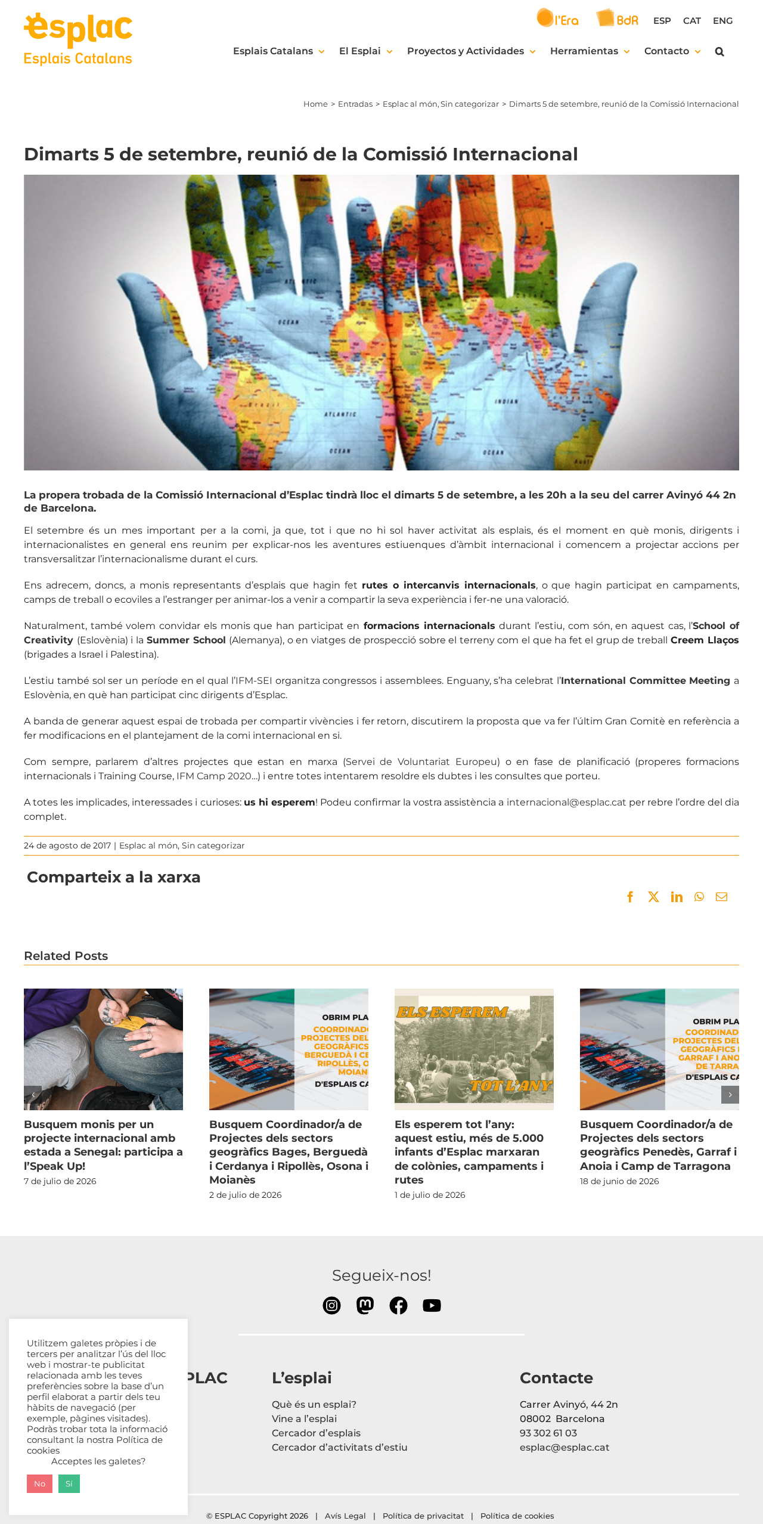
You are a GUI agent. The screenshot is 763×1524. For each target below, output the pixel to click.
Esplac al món (148, 845)
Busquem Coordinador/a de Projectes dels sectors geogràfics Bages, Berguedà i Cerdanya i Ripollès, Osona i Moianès (288, 1049)
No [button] (39, 1483)
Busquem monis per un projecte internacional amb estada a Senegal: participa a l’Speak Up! (103, 1049)
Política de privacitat (423, 1515)
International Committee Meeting (646, 680)
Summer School (186, 640)
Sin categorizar (213, 845)
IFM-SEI (253, 680)
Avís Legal (345, 1515)
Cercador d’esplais (316, 1433)
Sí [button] (69, 1483)
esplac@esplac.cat (565, 1447)
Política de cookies (518, 1515)
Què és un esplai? (314, 1404)
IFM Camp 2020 (214, 776)
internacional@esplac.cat (566, 802)
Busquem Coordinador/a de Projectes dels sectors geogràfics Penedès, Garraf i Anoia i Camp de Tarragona (659, 1049)
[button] (719, 51)
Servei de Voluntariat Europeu (421, 761)
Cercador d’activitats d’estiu (340, 1447)
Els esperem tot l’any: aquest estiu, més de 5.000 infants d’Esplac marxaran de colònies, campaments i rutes (474, 1049)
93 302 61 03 (548, 1433)
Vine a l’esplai (304, 1418)
